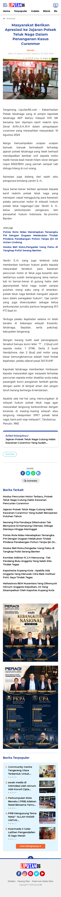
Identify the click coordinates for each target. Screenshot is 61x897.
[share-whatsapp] (33, 473)
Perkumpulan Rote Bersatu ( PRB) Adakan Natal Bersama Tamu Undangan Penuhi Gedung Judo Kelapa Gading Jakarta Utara (22, 801)
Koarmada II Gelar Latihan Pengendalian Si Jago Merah (21, 832)
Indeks (35, 11)
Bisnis (46, 11)
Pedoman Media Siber (42, 881)
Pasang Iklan (23, 881)
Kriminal (10, 454)
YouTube (44, 877)
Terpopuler (20, 11)
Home (6, 11)
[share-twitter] (28, 473)
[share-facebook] (22, 473)
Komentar (32, 481)
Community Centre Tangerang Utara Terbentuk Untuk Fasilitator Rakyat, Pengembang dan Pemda (20, 770)
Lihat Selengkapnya (30, 846)
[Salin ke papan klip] (38, 473)
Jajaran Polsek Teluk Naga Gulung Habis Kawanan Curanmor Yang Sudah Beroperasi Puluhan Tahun (30, 441)
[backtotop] (31, 859)
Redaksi (11, 881)
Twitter (38, 877)
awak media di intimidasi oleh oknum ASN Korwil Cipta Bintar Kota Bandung (22, 786)
